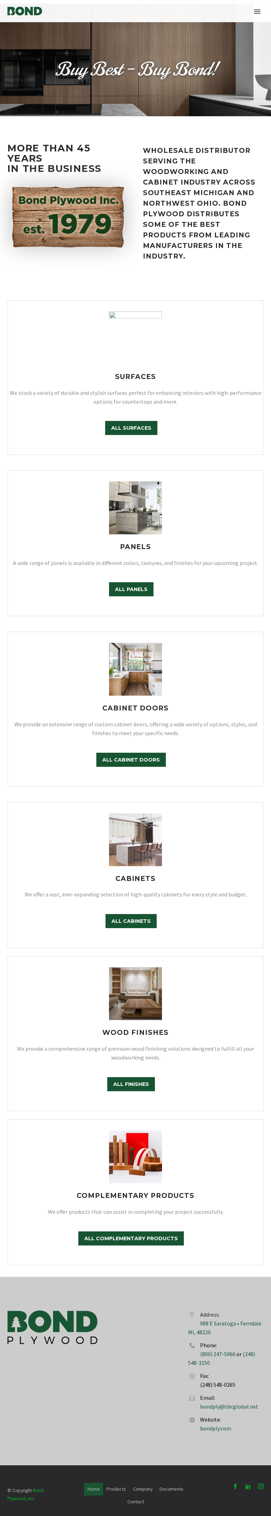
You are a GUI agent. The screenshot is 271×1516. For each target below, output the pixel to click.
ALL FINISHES (131, 1084)
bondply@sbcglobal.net (229, 1406)
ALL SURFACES (131, 428)
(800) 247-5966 (217, 1353)
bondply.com (215, 1428)
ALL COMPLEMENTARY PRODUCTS (131, 1238)
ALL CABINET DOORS (131, 760)
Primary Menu (257, 11)
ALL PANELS (131, 589)
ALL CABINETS (131, 921)
